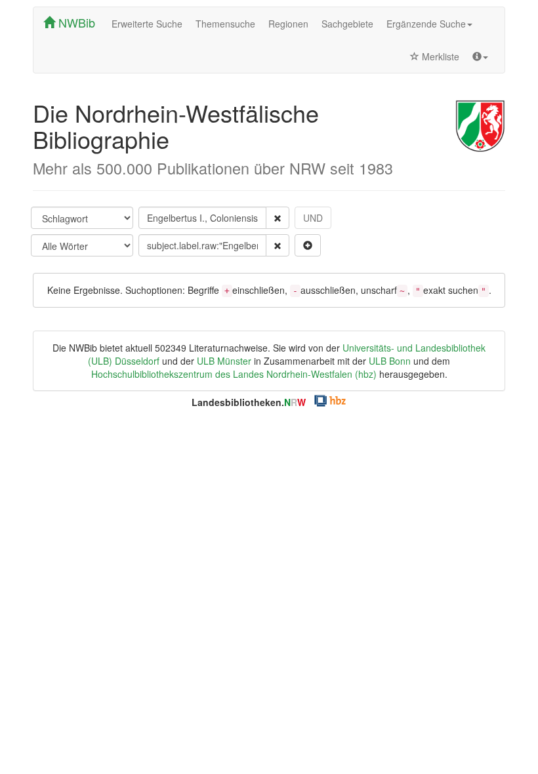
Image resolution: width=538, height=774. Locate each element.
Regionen (288, 23)
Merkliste (439, 56)
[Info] (480, 56)
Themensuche (225, 23)
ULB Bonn (390, 360)
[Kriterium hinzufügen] (308, 245)
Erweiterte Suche (147, 23)
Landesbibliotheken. (249, 402)
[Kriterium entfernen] (277, 218)
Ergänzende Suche (426, 23)
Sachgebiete (347, 23)
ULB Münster (224, 360)
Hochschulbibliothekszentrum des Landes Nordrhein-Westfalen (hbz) (234, 373)
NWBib (75, 22)
